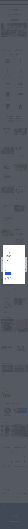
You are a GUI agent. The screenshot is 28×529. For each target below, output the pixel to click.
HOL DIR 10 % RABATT (8, 273)
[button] (24, 245)
